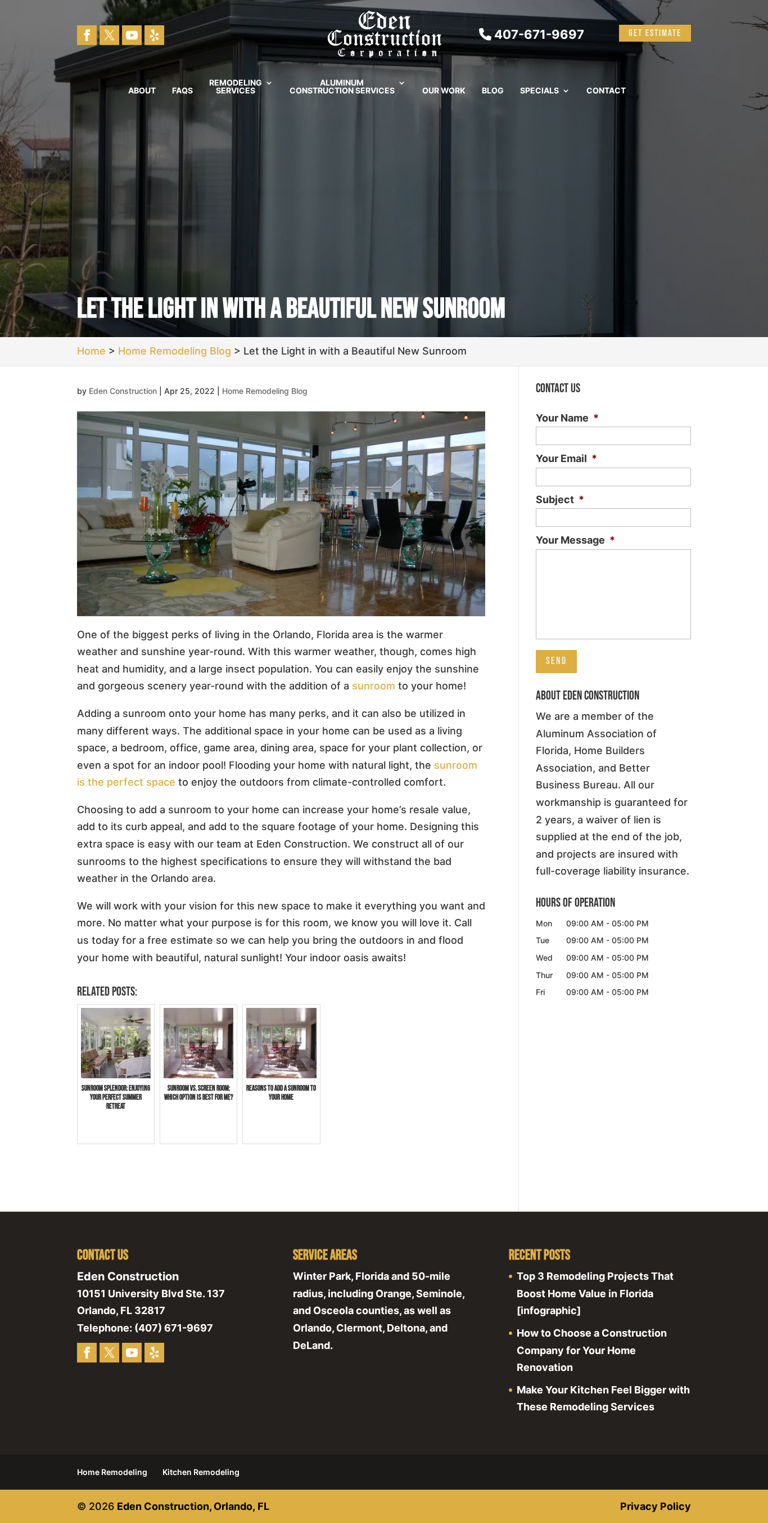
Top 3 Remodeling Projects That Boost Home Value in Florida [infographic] (595, 1293)
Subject (560, 499)
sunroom (373, 686)
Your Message (575, 540)
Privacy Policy (655, 1506)
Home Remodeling (112, 1472)
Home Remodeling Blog (265, 391)
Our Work (444, 91)
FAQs (182, 91)
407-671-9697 (537, 34)
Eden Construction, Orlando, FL (193, 1506)
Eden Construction (123, 391)
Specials (539, 91)
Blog (493, 91)
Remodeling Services (235, 87)
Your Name (567, 418)
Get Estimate (655, 33)
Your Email (566, 458)
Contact (606, 91)
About (142, 91)
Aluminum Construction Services (342, 87)
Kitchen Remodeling (201, 1472)
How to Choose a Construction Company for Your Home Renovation (592, 1350)
